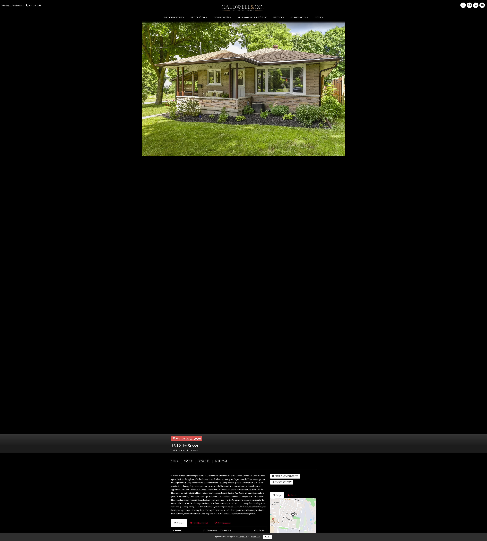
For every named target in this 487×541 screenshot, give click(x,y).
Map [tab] (278, 495)
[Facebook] (463, 5)
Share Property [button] (282, 482)
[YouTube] (482, 5)
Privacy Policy (255, 536)
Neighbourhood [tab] (200, 523)
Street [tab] (293, 495)
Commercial (222, 17)
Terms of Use (242, 536)
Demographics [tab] (224, 523)
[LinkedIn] (476, 5)
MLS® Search (298, 17)
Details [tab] (180, 523)
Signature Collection (252, 17)
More (318, 17)
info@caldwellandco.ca (14, 5)
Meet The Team (173, 17)
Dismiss (267, 537)
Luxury (278, 17)
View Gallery (249, 25)
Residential (198, 17)
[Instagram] (469, 5)
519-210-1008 (34, 5)
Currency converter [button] (286, 476)
